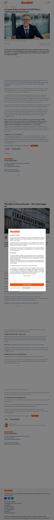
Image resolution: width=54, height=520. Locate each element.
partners (21, 245)
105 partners (28, 275)
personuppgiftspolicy (33, 265)
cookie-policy (25, 265)
